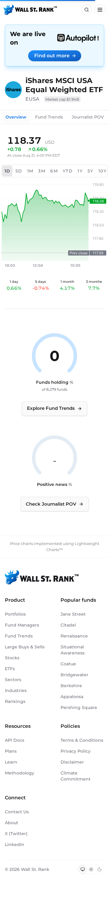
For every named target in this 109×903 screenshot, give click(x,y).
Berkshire (71, 685)
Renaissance (74, 636)
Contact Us (17, 811)
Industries (16, 690)
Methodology (19, 773)
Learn (11, 762)
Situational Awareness (72, 650)
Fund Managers (22, 625)
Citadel (68, 625)
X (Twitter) (16, 833)
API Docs (14, 740)
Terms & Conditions (82, 740)
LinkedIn (14, 844)
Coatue (68, 664)
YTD (68, 171)
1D (8, 171)
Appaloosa (72, 696)
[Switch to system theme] (82, 869)
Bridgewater (74, 674)
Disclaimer (72, 762)
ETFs (10, 668)
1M (30, 171)
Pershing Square (79, 707)
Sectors (13, 679)
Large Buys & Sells (25, 647)
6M (54, 171)
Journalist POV (88, 117)
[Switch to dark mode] (99, 869)
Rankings (15, 701)
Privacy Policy (76, 751)
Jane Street (73, 614)
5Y (91, 171)
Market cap (62, 99)
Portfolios (15, 614)
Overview (15, 117)
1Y (80, 171)
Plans (11, 751)
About (11, 822)
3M (41, 171)
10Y (102, 171)
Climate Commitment (76, 776)
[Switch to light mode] (91, 869)
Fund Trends (49, 117)
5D (18, 171)
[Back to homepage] (30, 10)
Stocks (12, 658)
